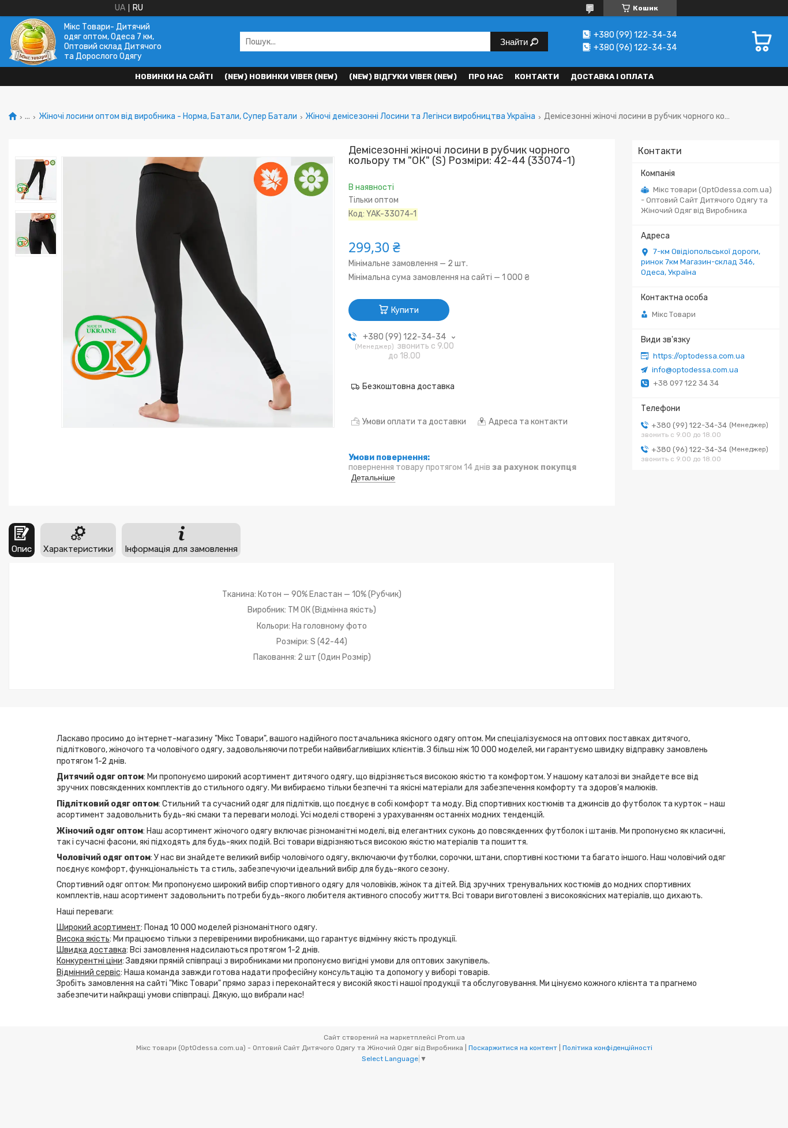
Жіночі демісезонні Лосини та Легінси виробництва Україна (420, 116)
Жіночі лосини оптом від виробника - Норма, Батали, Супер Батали (168, 116)
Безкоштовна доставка (408, 386)
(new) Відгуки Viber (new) (403, 76)
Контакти (537, 76)
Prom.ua (451, 1037)
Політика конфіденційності (607, 1048)
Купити (405, 310)
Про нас (485, 76)
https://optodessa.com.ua (699, 356)
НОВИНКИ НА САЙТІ (174, 76)
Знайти (515, 42)
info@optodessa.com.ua (695, 369)
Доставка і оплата (612, 76)
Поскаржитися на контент (512, 1048)
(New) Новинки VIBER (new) (280, 76)
